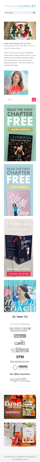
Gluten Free (7, 48)
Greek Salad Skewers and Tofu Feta (17, 43)
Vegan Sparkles (10, 46)
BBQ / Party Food (29, 46)
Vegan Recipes (16, 48)
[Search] (34, 100)
